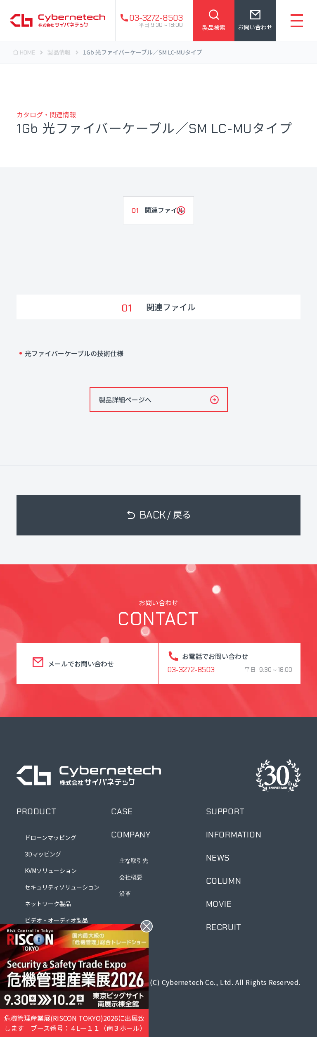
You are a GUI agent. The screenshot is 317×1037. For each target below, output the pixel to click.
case (121, 811)
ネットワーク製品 (48, 903)
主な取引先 (133, 860)
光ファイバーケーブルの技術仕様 (74, 353)
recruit (223, 927)
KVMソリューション (51, 870)
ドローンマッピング (50, 837)
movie (219, 904)
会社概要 (130, 877)
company (130, 834)
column (223, 880)
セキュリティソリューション (62, 887)
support (225, 811)
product (36, 811)
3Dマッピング (43, 854)
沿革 (125, 893)
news (218, 857)
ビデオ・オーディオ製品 (56, 920)
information (234, 834)
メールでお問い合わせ (81, 663)
